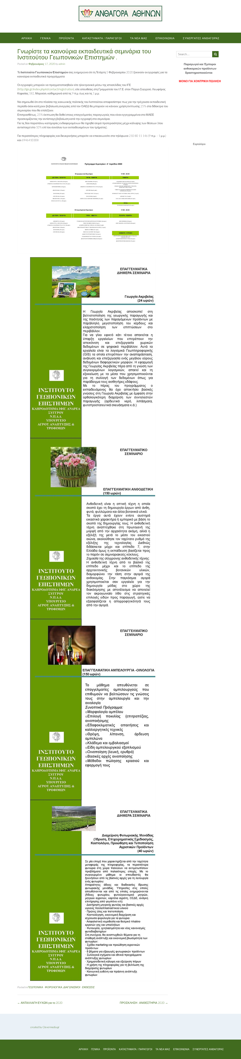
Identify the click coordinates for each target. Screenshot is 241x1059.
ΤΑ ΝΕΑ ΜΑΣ (138, 38)
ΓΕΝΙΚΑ (45, 38)
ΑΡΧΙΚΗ (26, 38)
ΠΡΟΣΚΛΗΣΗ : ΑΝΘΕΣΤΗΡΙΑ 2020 (144, 1002)
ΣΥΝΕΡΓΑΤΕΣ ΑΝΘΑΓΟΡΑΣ (201, 38)
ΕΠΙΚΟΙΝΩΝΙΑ (165, 38)
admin (62, 63)
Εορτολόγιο (199, 143)
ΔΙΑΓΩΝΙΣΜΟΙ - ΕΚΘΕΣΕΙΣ (79, 987)
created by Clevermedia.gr (44, 1027)
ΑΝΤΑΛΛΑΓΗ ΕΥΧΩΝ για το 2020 (40, 1002)
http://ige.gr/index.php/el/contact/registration (45, 89)
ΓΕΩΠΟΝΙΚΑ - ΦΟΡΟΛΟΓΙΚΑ (45, 987)
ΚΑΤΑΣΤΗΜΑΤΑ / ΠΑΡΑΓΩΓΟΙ (102, 38)
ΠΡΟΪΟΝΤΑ (66, 38)
